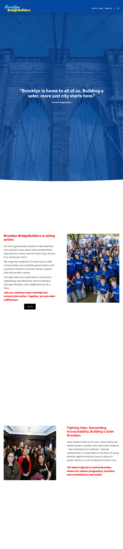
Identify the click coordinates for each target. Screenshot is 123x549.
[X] (115, 8)
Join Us (94, 8)
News (101, 8)
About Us (108, 8)
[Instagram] (118, 8)
